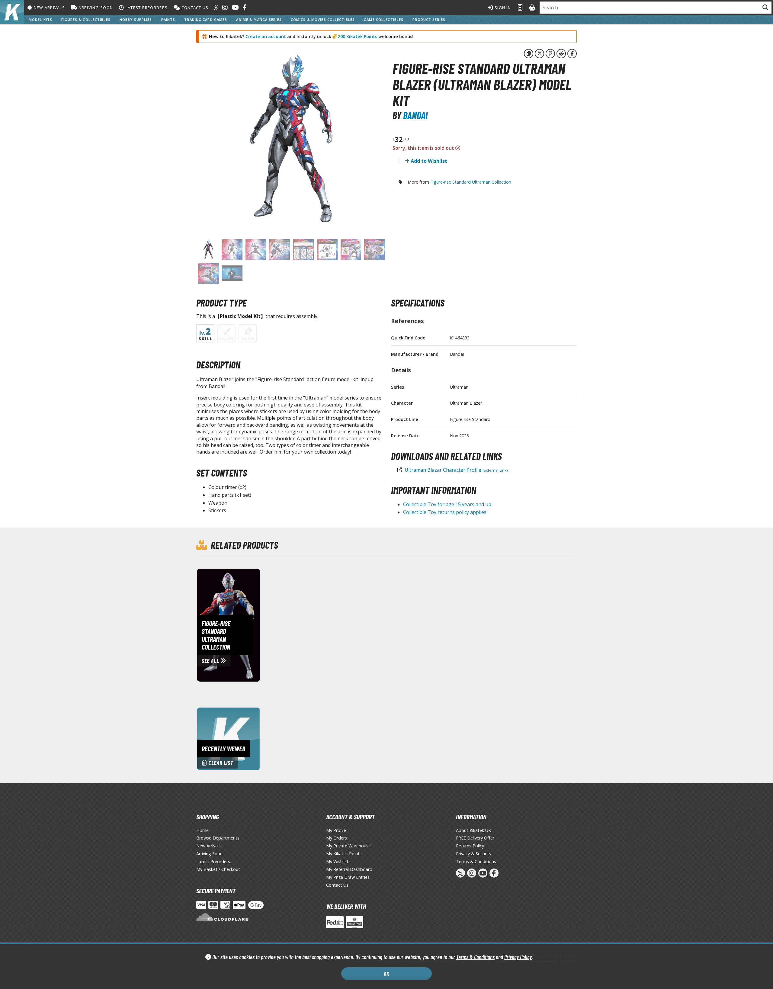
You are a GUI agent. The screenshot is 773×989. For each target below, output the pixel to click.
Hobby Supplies (136, 19)
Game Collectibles (383, 19)
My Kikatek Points (344, 853)
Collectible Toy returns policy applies (444, 512)
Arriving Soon (95, 7)
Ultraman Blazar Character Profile (456, 470)
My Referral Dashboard (349, 869)
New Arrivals (48, 7)
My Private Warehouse (348, 846)
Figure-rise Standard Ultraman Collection (470, 182)
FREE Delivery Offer (475, 838)
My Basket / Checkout (218, 869)
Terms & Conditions (475, 956)
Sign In (502, 7)
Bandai (415, 115)
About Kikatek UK (473, 830)
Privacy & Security (473, 853)
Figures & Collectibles (86, 19)
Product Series (428, 19)
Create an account (265, 36)
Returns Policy (470, 846)
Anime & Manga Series (258, 19)
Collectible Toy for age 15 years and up (447, 504)
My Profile (336, 830)
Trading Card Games (205, 19)
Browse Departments (217, 838)
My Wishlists (338, 861)
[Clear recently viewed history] (228, 738)
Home (202, 830)
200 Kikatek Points (357, 36)
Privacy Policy (518, 956)
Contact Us (194, 7)
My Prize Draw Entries (348, 877)
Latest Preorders (146, 7)
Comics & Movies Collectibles (323, 19)
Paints (168, 19)
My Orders (336, 838)
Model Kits (40, 19)
